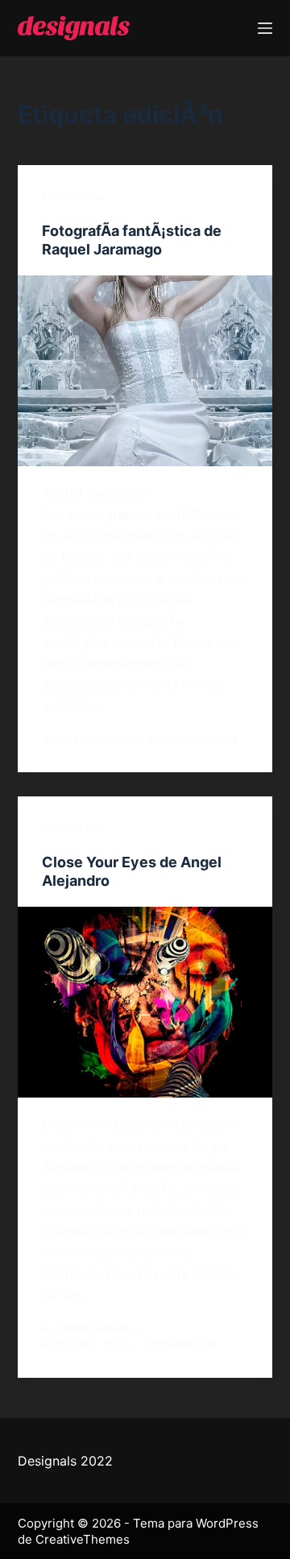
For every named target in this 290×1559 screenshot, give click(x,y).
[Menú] (265, 28)
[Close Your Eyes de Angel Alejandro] (145, 1002)
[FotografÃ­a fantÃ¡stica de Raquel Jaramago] (145, 371)
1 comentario (180, 1345)
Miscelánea (74, 828)
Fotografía (73, 197)
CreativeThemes (82, 1539)
